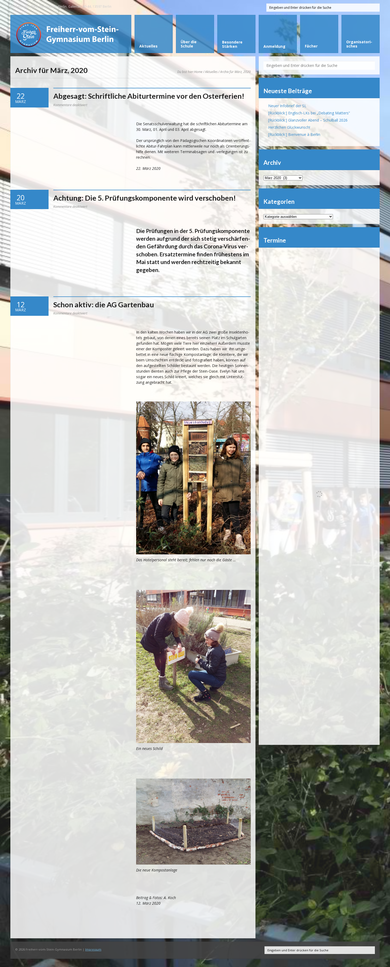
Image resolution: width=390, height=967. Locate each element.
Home (198, 72)
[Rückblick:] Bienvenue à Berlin (294, 134)
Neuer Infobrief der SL (287, 105)
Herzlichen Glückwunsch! (289, 127)
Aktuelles (211, 72)
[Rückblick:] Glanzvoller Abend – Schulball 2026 (308, 120)
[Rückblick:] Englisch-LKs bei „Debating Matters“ (309, 112)
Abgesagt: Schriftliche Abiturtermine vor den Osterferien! (148, 96)
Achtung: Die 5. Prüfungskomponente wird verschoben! (144, 197)
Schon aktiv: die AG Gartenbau (103, 304)
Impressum (93, 949)
